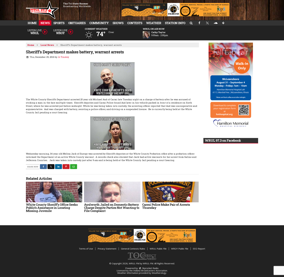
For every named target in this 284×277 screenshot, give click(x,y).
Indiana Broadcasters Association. (150, 270)
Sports (58, 23)
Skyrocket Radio (150, 268)
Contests (134, 23)
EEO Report (199, 248)
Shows (118, 23)
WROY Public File (179, 248)
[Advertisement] (175, 9)
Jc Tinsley (63, 57)
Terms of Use (86, 248)
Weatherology (159, 272)
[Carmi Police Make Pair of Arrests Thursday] (170, 192)
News (45, 23)
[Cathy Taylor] (149, 34)
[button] (191, 23)
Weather (153, 23)
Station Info (175, 23)
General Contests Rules (133, 248)
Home (32, 23)
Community (99, 23)
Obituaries (76, 23)
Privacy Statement (107, 248)
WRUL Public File (158, 248)
